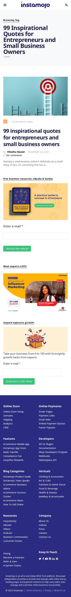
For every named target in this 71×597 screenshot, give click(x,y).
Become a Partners (13, 557)
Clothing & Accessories (51, 476)
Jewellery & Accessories (51, 496)
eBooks (7, 525)
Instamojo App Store (14, 448)
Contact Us (45, 536)
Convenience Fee (12, 456)
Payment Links (47, 415)
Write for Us (60, 590)
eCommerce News (13, 500)
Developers (46, 438)
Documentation (47, 448)
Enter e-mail (13, 226)
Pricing (6, 553)
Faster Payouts (47, 427)
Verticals (44, 471)
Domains (8, 415)
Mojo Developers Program (53, 452)
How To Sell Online (13, 504)
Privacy (48, 590)
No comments (14, 155)
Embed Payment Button (52, 423)
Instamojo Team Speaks (16, 480)
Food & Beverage (48, 488)
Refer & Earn (10, 561)
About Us (44, 521)
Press (42, 529)
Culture (43, 525)
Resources (10, 515)
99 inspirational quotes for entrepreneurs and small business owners (32, 137)
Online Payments (50, 406)
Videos (6, 529)
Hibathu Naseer (16, 151)
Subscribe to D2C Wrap (19, 381)
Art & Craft (45, 480)
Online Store (11, 406)
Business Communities (15, 536)
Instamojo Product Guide (17, 476)
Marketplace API (48, 460)
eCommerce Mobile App (16, 444)
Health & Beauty (48, 492)
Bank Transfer (10, 452)
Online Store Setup (13, 411)
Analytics (8, 423)
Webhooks (44, 456)
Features (9, 438)
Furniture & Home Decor (52, 484)
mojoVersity (9, 521)
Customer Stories (12, 540)
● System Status (12, 565)
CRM (5, 427)
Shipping (7, 419)
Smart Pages (46, 411)
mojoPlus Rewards (13, 460)
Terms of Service (34, 590)
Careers (43, 532)
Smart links (45, 419)
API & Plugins (46, 444)
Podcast (7, 532)
